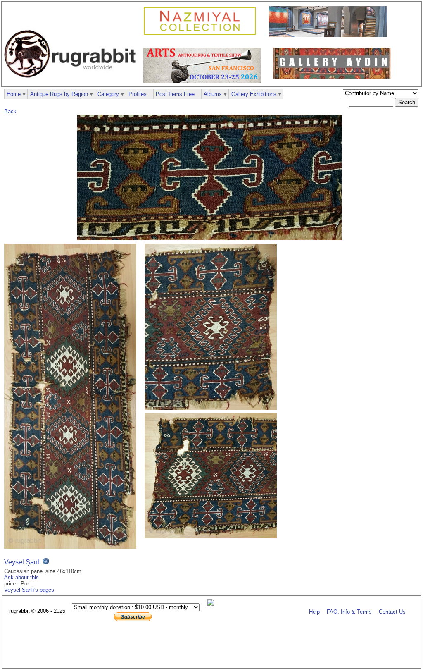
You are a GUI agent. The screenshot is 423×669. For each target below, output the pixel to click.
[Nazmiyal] (202, 34)
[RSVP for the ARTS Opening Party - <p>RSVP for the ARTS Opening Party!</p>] (212, 604)
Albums (213, 94)
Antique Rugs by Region (59, 94)
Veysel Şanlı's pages (29, 590)
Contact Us (392, 611)
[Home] (72, 82)
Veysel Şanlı (22, 562)
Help (314, 611)
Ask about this (21, 577)
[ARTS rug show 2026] (204, 81)
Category (108, 94)
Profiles (137, 94)
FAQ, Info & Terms (349, 611)
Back (10, 111)
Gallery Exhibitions (253, 94)
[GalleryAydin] (330, 35)
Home (14, 94)
